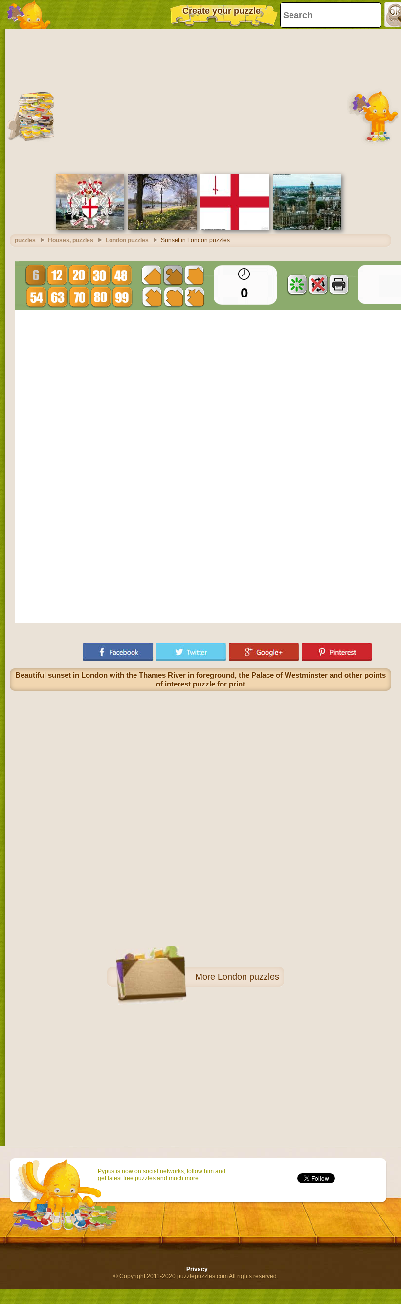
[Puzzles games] (29, 14)
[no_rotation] (318, 284)
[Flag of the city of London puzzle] (234, 228)
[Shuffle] (297, 284)
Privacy (197, 1269)
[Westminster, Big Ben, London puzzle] (307, 228)
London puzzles (248, 977)
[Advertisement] (200, 100)
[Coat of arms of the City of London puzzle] (90, 228)
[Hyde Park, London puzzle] (162, 228)
